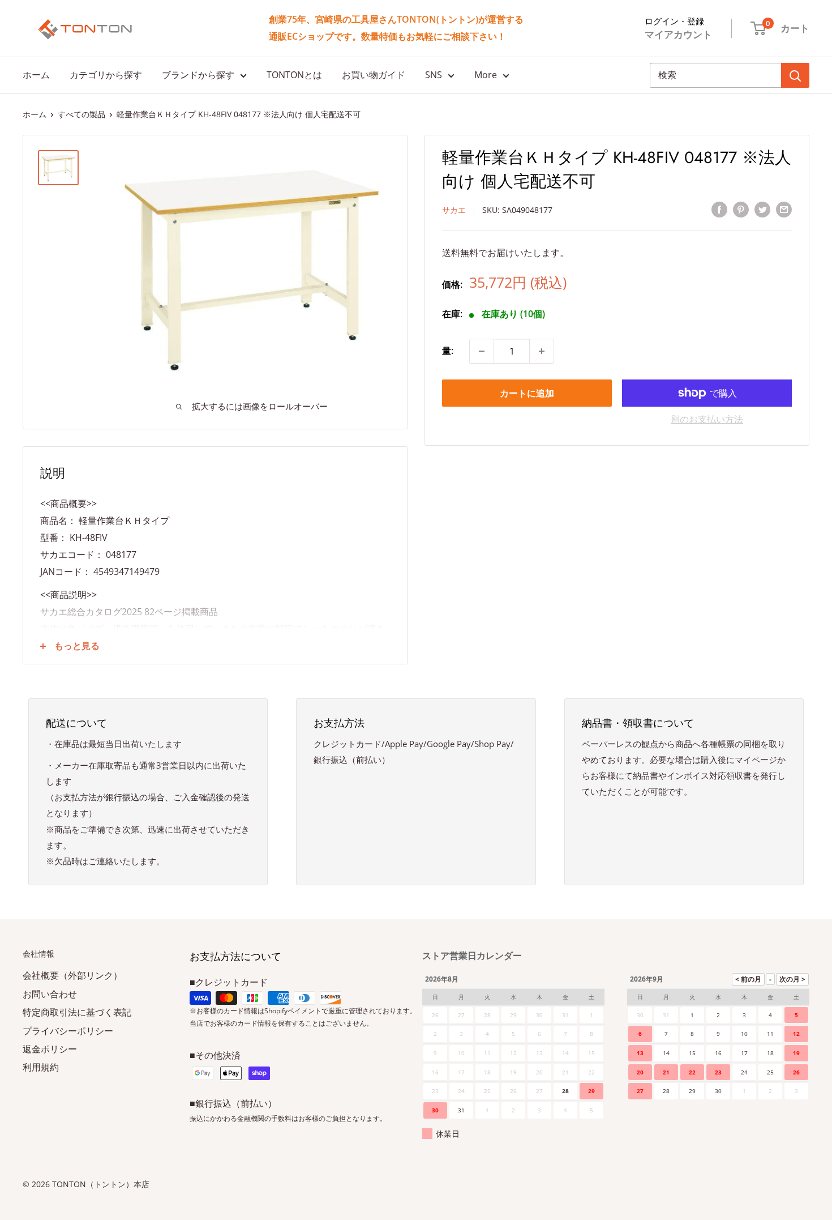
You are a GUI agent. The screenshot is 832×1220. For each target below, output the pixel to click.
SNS (433, 75)
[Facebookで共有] (719, 209)
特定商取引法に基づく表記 (77, 1012)
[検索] (795, 75)
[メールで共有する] (784, 209)
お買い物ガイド (373, 75)
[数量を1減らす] (482, 351)
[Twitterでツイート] (762, 209)
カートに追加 (527, 393)
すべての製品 (81, 114)
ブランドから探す (198, 75)
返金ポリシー (50, 1049)
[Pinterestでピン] (741, 209)
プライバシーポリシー (68, 1031)
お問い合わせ (50, 994)
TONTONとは (294, 75)
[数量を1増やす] (542, 351)
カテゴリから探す (106, 75)
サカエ (454, 209)
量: (447, 350)
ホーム (36, 75)
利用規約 (41, 1067)
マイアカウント (678, 34)
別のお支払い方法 (707, 419)
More (485, 75)
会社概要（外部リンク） (72, 975)
